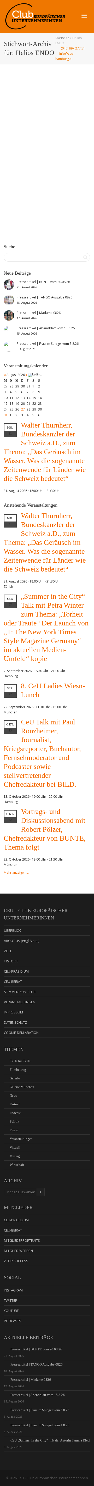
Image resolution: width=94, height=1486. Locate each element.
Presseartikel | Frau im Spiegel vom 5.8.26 (39, 1410)
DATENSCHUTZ (15, 1022)
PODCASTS (12, 1320)
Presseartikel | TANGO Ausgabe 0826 (36, 1364)
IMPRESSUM (13, 1012)
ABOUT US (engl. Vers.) (21, 940)
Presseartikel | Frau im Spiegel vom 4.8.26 (39, 1425)
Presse (14, 1130)
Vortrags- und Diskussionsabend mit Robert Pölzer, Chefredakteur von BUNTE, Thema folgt (45, 829)
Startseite (62, 38)
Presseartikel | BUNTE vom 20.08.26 (36, 1349)
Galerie (39, 157)
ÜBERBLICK (12, 930)
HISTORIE (11, 961)
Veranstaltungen (53, 157)
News (45, 157)
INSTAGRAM (13, 1290)
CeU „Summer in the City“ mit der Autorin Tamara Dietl (50, 1440)
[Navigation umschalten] (84, 15)
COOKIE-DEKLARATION (21, 1032)
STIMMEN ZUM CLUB (20, 991)
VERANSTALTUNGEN (19, 1002)
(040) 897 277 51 (72, 48)
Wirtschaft (17, 1165)
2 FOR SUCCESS (16, 1260)
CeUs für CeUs (20, 1061)
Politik (14, 1121)
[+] (47, 127)
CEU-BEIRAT (13, 981)
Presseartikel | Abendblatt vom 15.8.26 (37, 1395)
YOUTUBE (11, 1310)
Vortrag (15, 1156)
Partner (15, 1104)
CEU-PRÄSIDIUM (16, 971)
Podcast (15, 1113)
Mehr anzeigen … (16, 872)
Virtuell (15, 1147)
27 (23, 409)
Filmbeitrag (18, 1070)
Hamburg (63, 157)
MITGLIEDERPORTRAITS (22, 1240)
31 (6, 415)
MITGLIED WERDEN (18, 1250)
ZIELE (8, 951)
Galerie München (22, 1087)
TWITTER (10, 1300)
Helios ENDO (31, 160)
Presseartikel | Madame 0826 (30, 1380)
